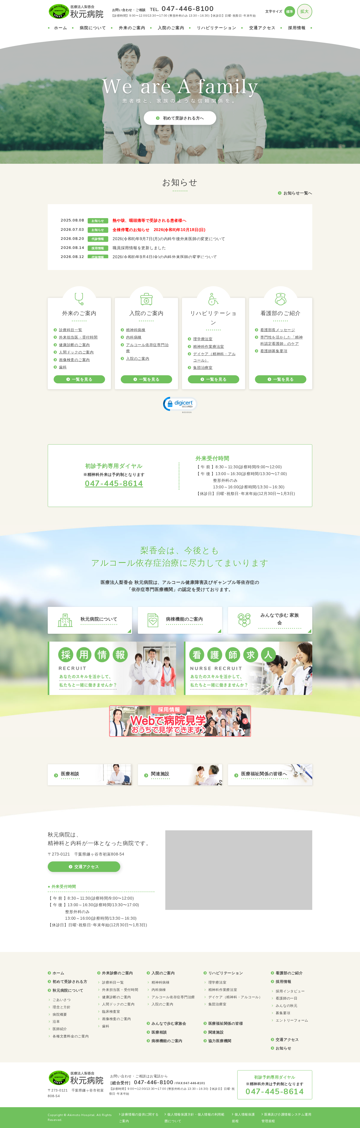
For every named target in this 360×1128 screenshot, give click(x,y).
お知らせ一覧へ (298, 193)
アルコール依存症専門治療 (173, 997)
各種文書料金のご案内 (71, 1036)
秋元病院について (68, 990)
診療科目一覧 (70, 330)
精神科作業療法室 (208, 346)
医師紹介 (60, 1029)
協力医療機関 (220, 1041)
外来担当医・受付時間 (78, 337)
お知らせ (283, 1048)
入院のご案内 (171, 28)
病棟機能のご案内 (167, 1041)
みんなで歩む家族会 (169, 1023)
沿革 (56, 1021)
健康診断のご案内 (74, 345)
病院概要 (60, 1014)
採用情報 (297, 28)
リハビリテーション (217, 28)
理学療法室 (203, 339)
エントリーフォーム (292, 1020)
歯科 (63, 367)
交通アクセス (262, 28)
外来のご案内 (132, 28)
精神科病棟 (135, 330)
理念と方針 (62, 1007)
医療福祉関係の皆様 (225, 1023)
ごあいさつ (62, 1000)
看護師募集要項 (273, 351)
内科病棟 (134, 337)
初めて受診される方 (70, 981)
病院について (93, 28)
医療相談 (159, 1032)
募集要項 (283, 1013)
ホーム (60, 28)
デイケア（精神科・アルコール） (235, 997)
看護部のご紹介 (289, 973)
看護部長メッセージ (277, 330)
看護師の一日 (287, 998)
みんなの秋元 (287, 1006)
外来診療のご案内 (117, 973)
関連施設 (216, 1032)
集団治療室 (203, 367)
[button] (180, 404)
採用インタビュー (290, 991)
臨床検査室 (111, 1011)
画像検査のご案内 (74, 360)
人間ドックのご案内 (76, 352)
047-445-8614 (114, 483)
